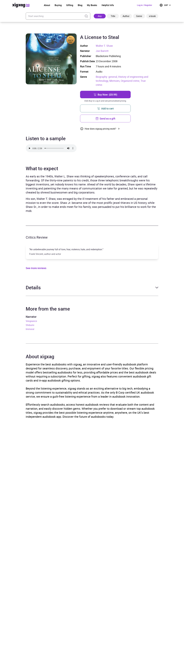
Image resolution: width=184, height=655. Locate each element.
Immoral (30, 329)
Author (126, 16)
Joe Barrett (102, 51)
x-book (152, 16)
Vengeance (31, 321)
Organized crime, (131, 80)
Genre (139, 16)
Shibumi (30, 325)
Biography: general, (107, 76)
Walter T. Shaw (104, 45)
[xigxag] (20, 5)
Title (113, 16)
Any (100, 16)
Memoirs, (115, 80)
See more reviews (36, 268)
